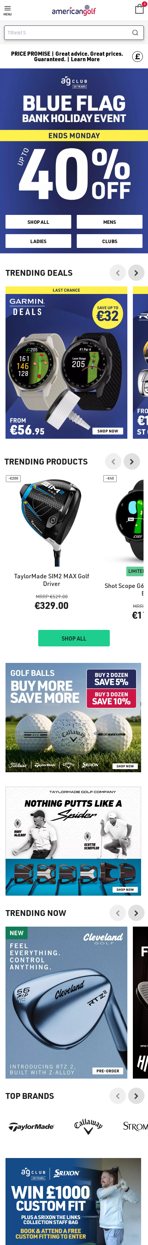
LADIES (38, 241)
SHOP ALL (38, 222)
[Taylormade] (31, 1127)
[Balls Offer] (73, 717)
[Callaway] (89, 1127)
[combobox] (74, 32)
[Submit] (137, 32)
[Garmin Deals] (66, 362)
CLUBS (109, 241)
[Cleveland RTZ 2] (66, 1003)
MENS (109, 222)
